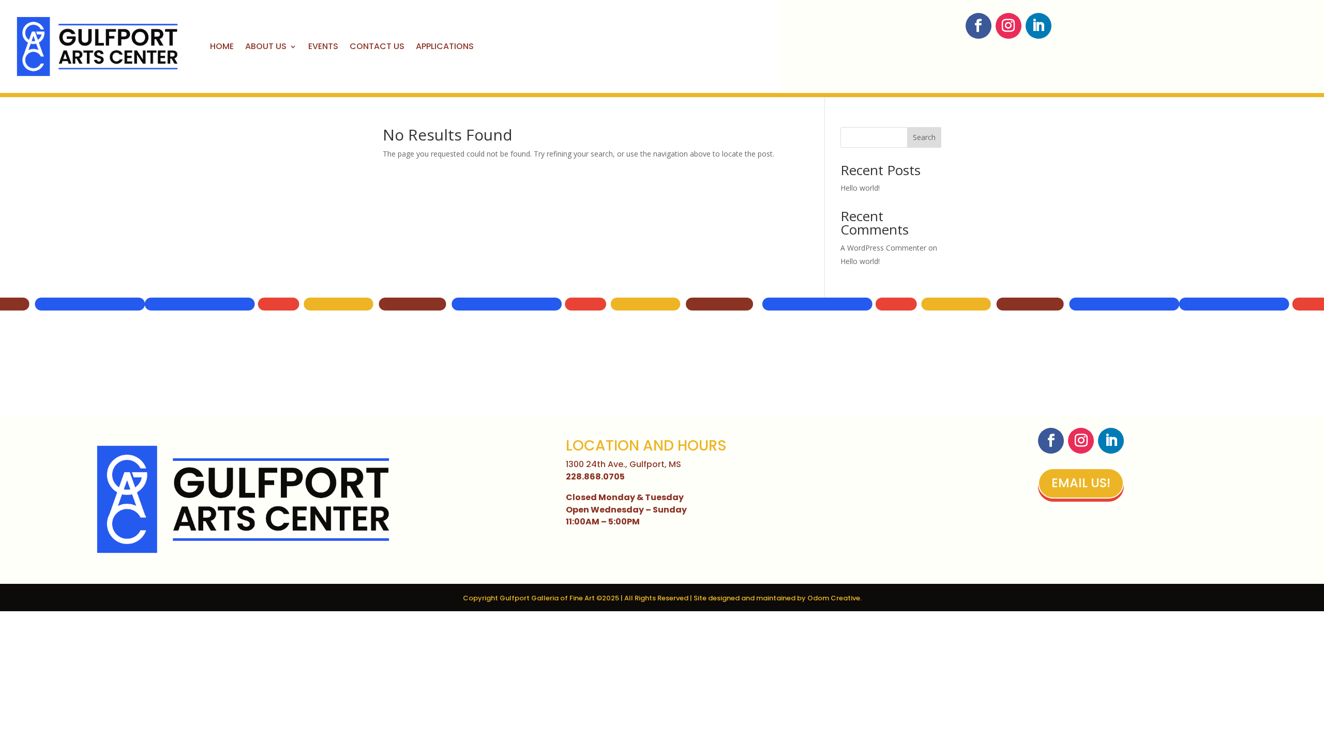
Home (222, 46)
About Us (266, 46)
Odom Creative (833, 598)
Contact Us (377, 46)
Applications (445, 46)
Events (323, 46)
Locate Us (1137, 23)
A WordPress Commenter (883, 248)
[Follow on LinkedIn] (1038, 26)
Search (924, 137)
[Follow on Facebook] (978, 26)
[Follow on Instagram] (1008, 26)
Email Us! (1080, 482)
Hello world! (860, 188)
